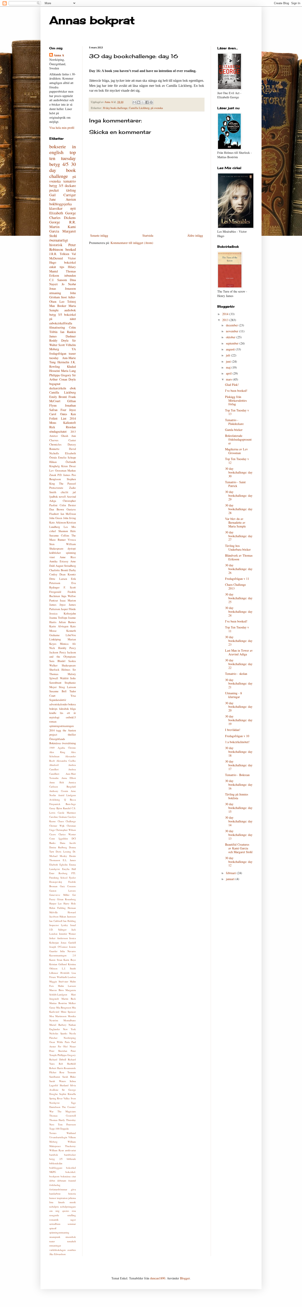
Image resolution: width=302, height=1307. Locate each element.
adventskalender (58, 704)
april (229, 373)
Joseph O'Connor (58, 946)
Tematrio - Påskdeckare (234, 422)
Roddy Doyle (59, 340)
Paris (67, 1042)
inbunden (70, 275)
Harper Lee (55, 903)
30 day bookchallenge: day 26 (238, 569)
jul (74, 492)
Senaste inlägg (99, 235)
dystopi (72, 548)
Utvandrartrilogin (58, 1137)
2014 (225, 314)
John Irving (69, 518)
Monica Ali (68, 644)
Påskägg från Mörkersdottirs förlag (236, 400)
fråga (73, 709)
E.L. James (69, 860)
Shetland (64, 1085)
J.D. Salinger (58, 929)
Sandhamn (54, 1076)
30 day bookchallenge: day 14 (238, 821)
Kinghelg (54, 466)
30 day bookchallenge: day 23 (238, 641)
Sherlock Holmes (59, 670)
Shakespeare (69, 665)
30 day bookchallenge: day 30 (238, 472)
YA (74, 349)
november (232, 331)
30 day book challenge (115, 108)
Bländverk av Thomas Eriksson (238, 557)
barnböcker (70, 1154)
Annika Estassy (58, 561)
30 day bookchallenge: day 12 (238, 862)
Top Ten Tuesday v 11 (237, 629)
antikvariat (70, 1150)
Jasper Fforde (68, 609)
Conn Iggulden (58, 838)
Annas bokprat (92, 20)
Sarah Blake (69, 1076)
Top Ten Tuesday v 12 (237, 461)
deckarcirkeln (57, 388)
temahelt (71, 1241)
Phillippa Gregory (66, 1055)
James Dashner (62, 336)
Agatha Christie (67, 747)
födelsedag (54, 1185)
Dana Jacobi (68, 843)
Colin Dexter (68, 505)
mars (229, 379)
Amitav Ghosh (58, 436)
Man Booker (57, 306)
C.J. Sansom (58, 280)
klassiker (56, 208)
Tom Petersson (67, 1124)
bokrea (72, 704)
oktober (231, 337)
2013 (73, 432)
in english (62, 149)
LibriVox (71, 635)
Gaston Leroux (62, 890)
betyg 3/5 (56, 185)
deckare (70, 185)
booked (70, 249)
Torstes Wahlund (62, 1133)
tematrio (69, 181)
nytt (73, 208)
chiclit (64, 492)
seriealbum (54, 1223)
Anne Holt (56, 782)
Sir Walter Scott (62, 342)
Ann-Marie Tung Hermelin (62, 360)
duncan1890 (157, 1278)
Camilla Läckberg (139, 108)
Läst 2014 (68, 418)
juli (228, 355)
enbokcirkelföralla (60, 323)
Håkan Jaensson (67, 916)
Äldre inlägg (195, 235)
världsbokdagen (57, 1250)
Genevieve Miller (59, 894)
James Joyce (57, 605)
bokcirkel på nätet (62, 316)
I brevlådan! (232, 730)
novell (62, 496)
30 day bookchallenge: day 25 (238, 598)
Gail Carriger (62, 194)
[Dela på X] (143, 102)
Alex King (57, 752)
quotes (65, 1210)
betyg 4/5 (59, 164)
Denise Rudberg (58, 847)
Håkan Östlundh (62, 462)
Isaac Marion (68, 600)
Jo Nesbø (69, 284)
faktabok (64, 709)
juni (229, 361)
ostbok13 (71, 717)
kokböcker (55, 553)
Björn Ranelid (63, 808)
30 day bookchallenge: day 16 (238, 784)
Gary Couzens (68, 886)
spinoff (52, 1228)
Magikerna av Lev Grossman (236, 451)
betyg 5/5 (55, 314)
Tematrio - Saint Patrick (235, 484)
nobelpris (54, 1206)
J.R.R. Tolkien (59, 254)
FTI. (73, 873)
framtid (72, 1180)
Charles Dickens (62, 217)
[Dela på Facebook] (147, 102)
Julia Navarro (68, 951)
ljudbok (53, 496)
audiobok (70, 310)
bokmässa (66, 1176)
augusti (231, 349)
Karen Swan (55, 959)
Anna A (59, 55)
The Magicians (66, 1111)
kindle (52, 713)
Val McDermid (62, 256)
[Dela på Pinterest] (151, 102)
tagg (58, 730)
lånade (61, 1202)
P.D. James (64, 475)
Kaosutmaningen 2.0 (62, 955)
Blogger (185, 1278)
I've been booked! (236, 390)
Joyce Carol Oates (62, 412)
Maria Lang (68, 371)
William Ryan (56, 1150)
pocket (54, 190)
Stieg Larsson (67, 687)
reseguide (54, 1215)
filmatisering (57, 327)
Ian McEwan (68, 514)
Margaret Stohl (62, 233)
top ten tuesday (62, 155)
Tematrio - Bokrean (237, 775)
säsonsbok (70, 1237)
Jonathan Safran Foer (62, 407)
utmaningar (55, 1245)
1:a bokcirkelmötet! (237, 742)
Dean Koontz (67, 574)
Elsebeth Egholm (58, 864)
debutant (61, 1180)
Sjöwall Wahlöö (59, 678)
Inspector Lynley (58, 925)
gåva (73, 1189)
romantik (54, 1219)
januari (230, 879)
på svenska (157, 108)
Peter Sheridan (58, 1050)
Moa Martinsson (58, 1016)
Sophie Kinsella (67, 1094)
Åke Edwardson (57, 1254)
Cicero (52, 834)
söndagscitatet (58, 431)
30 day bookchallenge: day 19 (238, 720)
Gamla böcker (234, 430)
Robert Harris (56, 1068)
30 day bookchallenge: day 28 (238, 509)
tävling (71, 190)
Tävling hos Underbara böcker (238, 548)
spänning (71, 553)
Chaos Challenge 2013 (235, 586)
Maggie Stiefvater (58, 981)
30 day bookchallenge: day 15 (238, 808)
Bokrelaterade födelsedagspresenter (238, 439)
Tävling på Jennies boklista (236, 796)
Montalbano (69, 1020)
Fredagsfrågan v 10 (237, 736)
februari (231, 873)
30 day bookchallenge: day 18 (238, 751)
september (232, 343)
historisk (55, 244)
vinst (52, 557)
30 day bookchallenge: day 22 (238, 664)
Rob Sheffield (67, 1063)
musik (73, 1202)
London (72, 977)
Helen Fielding (57, 907)
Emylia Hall (69, 869)
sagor (73, 1219)
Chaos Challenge (67, 821)
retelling (71, 1215)
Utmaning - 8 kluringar (233, 695)
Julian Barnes (67, 622)
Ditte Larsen (58, 579)
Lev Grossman (57, 470)
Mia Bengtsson (63, 1007)
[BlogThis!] (138, 102)
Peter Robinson (62, 247)
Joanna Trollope (58, 618)
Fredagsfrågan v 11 (237, 578)
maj (228, 367)
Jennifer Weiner (67, 933)
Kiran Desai (68, 466)
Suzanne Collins (59, 535)
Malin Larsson (67, 985)
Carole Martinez (67, 812)
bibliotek (71, 1159)
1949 (52, 747)
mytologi (54, 717)
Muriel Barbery (58, 1024)
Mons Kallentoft (62, 422)
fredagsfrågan (57, 353)
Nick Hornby (57, 648)
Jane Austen (62, 199)
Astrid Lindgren (67, 795)
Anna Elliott (68, 778)
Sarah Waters (57, 1081)
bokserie (57, 146)
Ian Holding (69, 921)
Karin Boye (69, 959)
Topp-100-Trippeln (59, 1128)
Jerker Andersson (58, 938)
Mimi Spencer (68, 1011)
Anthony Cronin (58, 791)
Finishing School (58, 877)
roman (52, 721)
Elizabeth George (62, 212)
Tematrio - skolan (236, 674)
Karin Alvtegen (58, 626)
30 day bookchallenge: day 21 (238, 683)
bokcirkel (70, 262)
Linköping (55, 639)
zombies (71, 1250)
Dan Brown (56, 509)
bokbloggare (55, 1167)
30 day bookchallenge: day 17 (238, 765)
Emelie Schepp (67, 457)
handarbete (55, 1193)
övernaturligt (58, 240)
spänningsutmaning (59, 1232)
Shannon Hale (67, 531)
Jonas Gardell (68, 942)
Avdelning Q (57, 799)
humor (52, 1198)
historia (72, 1193)
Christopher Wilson (66, 829)
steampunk (54, 1237)
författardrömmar (58, 1189)
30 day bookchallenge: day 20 (238, 707)
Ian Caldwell (55, 921)
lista (51, 1202)
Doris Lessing (63, 851)
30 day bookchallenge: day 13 (238, 835)
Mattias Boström (58, 1003)
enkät (52, 267)
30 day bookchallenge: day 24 (238, 611)
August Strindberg (65, 566)
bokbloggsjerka (60, 203)
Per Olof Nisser (67, 1046)
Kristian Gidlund (58, 964)
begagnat (54, 384)
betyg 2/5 (56, 1159)
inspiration (62, 1198)
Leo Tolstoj (67, 301)
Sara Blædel (57, 661)
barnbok (53, 1154)
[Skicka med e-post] (134, 102)
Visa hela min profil (61, 128)
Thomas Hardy (57, 1120)
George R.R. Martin (62, 224)
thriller (72, 734)
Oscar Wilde (56, 1042)
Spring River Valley (59, 1098)
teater (52, 1241)
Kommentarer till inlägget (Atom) (132, 243)
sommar (72, 1223)
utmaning (55, 293)
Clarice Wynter (67, 834)
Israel (73, 925)
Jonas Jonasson (62, 288)
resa (74, 1210)
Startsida (147, 235)
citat (74, 1176)
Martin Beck (68, 998)
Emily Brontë (58, 397)
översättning (69, 743)
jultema (72, 1198)
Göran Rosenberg (66, 899)
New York (69, 1029)
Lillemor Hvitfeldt (59, 972)
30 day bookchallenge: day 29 (238, 495)
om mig (54, 1210)
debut (52, 1180)
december (232, 325)
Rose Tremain (67, 1072)
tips (62, 267)
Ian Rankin (68, 332)
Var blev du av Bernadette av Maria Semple (235, 522)
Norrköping (70, 1037)
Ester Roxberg (58, 873)
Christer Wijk (57, 825)
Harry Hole (69, 903)
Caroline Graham (58, 816)
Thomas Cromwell (62, 1115)
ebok (73, 388)
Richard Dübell (57, 1059)
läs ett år (68, 713)
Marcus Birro (56, 990)
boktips (53, 709)
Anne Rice (68, 557)
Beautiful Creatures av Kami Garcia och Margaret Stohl (238, 848)
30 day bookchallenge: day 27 (238, 536)
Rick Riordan (62, 427)
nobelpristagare (68, 1206)
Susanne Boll (58, 691)
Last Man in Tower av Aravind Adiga (239, 652)
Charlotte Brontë (58, 570)
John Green (55, 518)
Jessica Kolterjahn (62, 613)
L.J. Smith (69, 968)
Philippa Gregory (60, 375)
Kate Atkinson (57, 522)
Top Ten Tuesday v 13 (237, 412)
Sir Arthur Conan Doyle (62, 377)
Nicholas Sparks (58, 1033)
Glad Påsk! (232, 384)
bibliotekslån (55, 1163)
